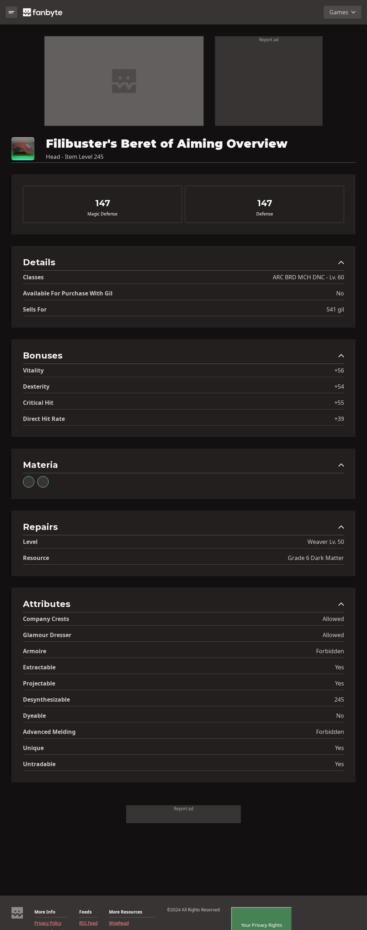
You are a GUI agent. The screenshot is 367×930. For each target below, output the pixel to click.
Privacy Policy (47, 923)
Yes (339, 667)
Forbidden (330, 651)
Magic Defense (102, 214)
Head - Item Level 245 (75, 156)
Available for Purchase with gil (68, 293)
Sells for (35, 309)
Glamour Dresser (47, 635)
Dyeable (34, 715)
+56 (339, 370)
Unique (33, 747)
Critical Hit (38, 402)
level (30, 541)
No (340, 293)
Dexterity (36, 386)
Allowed (333, 618)
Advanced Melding (49, 731)
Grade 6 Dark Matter (316, 557)
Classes (33, 277)
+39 (339, 418)
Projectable (39, 683)
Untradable (39, 764)
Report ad (268, 40)
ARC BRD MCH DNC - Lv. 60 (308, 277)
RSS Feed (88, 923)
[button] (183, 264)
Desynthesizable (46, 699)
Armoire (34, 651)
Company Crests (46, 618)
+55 (339, 402)
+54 (339, 386)
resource (36, 557)
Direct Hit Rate (44, 418)
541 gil (335, 309)
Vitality (33, 370)
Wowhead (119, 923)
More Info (44, 912)
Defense (264, 214)
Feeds (85, 912)
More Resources (125, 912)
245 (339, 699)
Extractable (39, 667)
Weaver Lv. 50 (326, 541)
